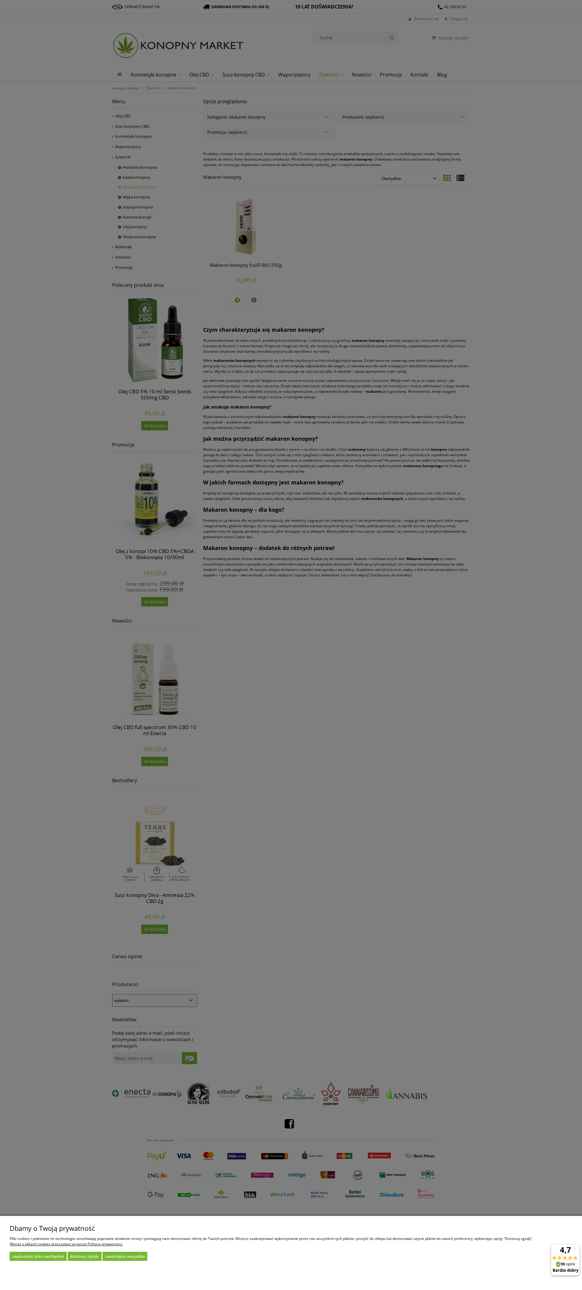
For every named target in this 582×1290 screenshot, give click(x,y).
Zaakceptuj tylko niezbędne (38, 1256)
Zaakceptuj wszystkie (125, 1256)
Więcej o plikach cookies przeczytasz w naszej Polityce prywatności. (66, 1244)
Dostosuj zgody (84, 1256)
